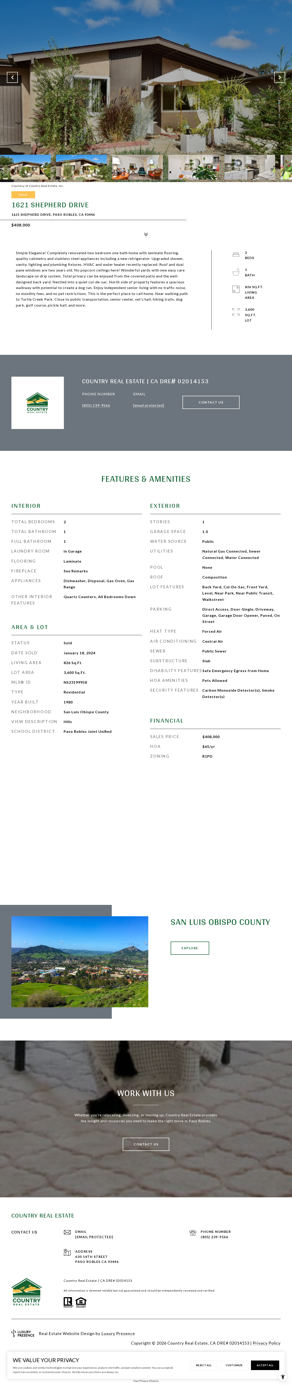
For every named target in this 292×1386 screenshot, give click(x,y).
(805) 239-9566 (96, 405)
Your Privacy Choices (146, 1381)
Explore (190, 948)
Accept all (265, 1365)
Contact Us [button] (211, 402)
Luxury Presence (118, 1333)
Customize (234, 1365)
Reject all (203, 1365)
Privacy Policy (267, 1342)
